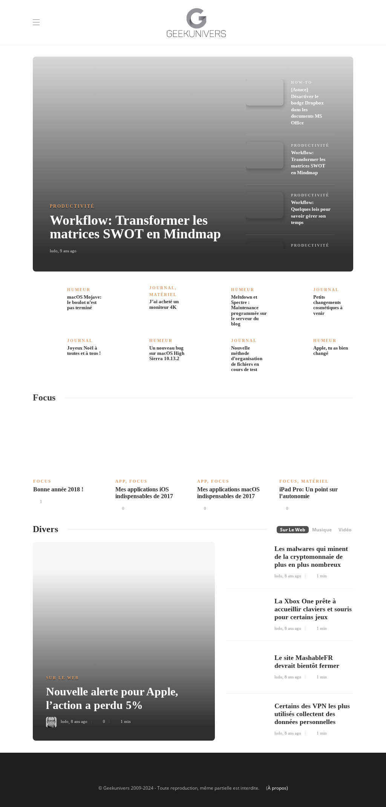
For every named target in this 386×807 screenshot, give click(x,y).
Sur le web (62, 677)
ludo (54, 251)
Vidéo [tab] (345, 529)
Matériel (163, 294)
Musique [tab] (322, 529)
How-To (301, 82)
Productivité (72, 206)
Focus (42, 481)
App (120, 481)
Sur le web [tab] (292, 529)
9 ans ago (68, 251)
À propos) (278, 788)
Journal (162, 287)
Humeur (78, 289)
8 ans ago (79, 721)
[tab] (311, 106)
